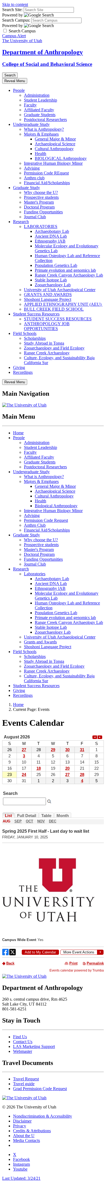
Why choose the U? (41, 192)
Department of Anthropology (42, 52)
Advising (32, 168)
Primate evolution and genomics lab (65, 270)
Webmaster (22, 1051)
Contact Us (22, 1041)
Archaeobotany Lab (52, 231)
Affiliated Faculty (39, 109)
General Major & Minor (55, 139)
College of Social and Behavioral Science (47, 64)
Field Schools (24, 333)
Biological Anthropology (56, 505)
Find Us (20, 1036)
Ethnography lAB (50, 241)
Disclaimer (22, 1121)
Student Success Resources (36, 314)
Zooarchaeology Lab (53, 285)
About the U (24, 1135)
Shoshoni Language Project (47, 299)
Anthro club (34, 178)
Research (21, 221)
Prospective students (41, 197)
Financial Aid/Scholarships (47, 182)
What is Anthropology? (44, 129)
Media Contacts (26, 1140)
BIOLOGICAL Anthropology (61, 158)
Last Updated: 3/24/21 (21, 1178)
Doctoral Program (39, 207)
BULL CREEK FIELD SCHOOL (54, 309)
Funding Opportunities (43, 212)
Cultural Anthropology (54, 148)
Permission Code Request (46, 520)
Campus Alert (14, 35)
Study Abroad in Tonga (44, 343)
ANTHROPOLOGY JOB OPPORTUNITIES (47, 326)
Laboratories (34, 574)
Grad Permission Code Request (40, 1088)
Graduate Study (26, 187)
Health (40, 153)
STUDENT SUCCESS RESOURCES (58, 319)
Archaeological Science (55, 144)
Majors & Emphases (41, 134)
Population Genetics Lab (56, 265)
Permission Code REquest (46, 173)
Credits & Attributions (32, 1130)
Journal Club (35, 216)
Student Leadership (40, 100)
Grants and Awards (40, 642)
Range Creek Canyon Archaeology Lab (69, 275)
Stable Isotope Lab (51, 280)
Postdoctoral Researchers (45, 119)
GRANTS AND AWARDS (48, 294)
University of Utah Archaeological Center (59, 289)
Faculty (30, 105)
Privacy (19, 1126)
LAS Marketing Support (34, 1046)
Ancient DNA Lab (51, 236)
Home (18, 433)
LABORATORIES (40, 226)
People (19, 90)
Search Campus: (16, 20)
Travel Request (26, 1079)
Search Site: (12, 9)
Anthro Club (35, 525)
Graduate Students (39, 114)
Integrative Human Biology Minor (53, 163)
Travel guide (24, 1083)
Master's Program (39, 202)
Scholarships (35, 338)
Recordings (23, 372)
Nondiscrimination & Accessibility (42, 1116)
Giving (19, 367)
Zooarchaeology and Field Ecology (54, 348)
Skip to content (15, 4)
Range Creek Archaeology (47, 353)
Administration (36, 95)
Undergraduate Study (31, 124)
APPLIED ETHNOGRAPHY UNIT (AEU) (63, 304)
